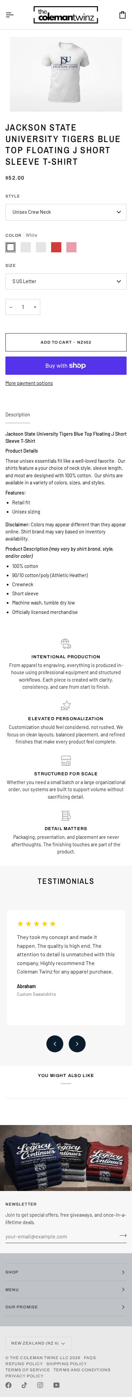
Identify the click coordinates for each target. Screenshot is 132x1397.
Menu (12, 1289)
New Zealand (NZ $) (35, 1343)
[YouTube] (56, 1385)
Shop (11, 1272)
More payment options (29, 383)
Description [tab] (17, 414)
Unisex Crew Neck (32, 212)
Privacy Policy (24, 1376)
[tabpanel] (66, 523)
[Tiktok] (24, 1385)
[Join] (121, 1235)
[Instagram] (40, 1385)
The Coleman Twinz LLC (39, 1357)
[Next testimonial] (77, 1043)
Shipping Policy (66, 1363)
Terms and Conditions (82, 1370)
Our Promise (21, 1307)
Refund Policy (24, 1363)
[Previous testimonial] (54, 1043)
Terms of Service (27, 1370)
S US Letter (24, 281)
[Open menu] (15, 14)
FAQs (90, 1357)
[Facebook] (8, 1385)
